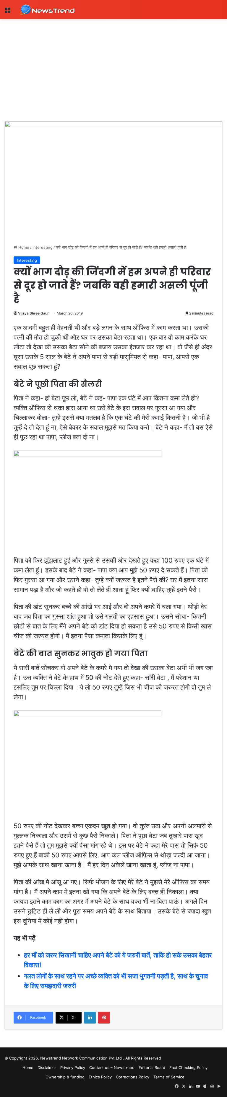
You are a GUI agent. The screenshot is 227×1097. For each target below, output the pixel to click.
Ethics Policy (100, 1077)
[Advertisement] (113, 63)
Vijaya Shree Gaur (33, 313)
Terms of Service (168, 1077)
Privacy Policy (72, 1067)
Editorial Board (152, 1067)
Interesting (43, 247)
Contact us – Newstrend (111, 1067)
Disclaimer (47, 1067)
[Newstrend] (47, 9)
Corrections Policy (132, 1077)
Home (23, 247)
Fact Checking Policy (188, 1067)
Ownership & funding (65, 1077)
